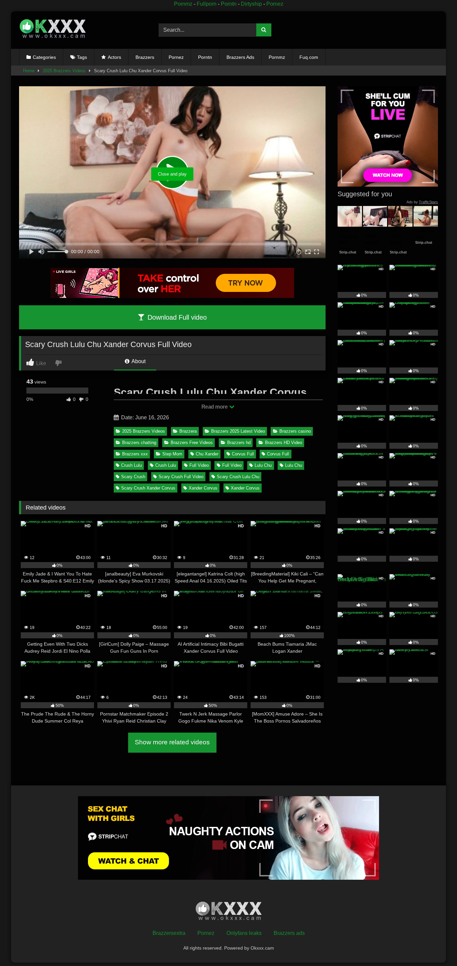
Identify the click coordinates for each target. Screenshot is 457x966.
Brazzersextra (169, 933)
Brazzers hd (239, 442)
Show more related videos (172, 742)
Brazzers (144, 57)
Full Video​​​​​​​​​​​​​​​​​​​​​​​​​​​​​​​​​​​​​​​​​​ (232, 465)
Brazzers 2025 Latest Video (238, 431)
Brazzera (188, 431)
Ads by (422, 202)
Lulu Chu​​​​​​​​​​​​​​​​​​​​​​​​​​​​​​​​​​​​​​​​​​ (263, 465)
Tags (82, 57)
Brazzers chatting (139, 442)
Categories (44, 57)
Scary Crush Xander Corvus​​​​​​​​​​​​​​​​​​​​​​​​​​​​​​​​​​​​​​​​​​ (148, 488)
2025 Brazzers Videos (64, 70)
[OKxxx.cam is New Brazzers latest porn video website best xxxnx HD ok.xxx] (52, 29)
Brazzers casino (295, 431)
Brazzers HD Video (283, 442)
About (138, 361)
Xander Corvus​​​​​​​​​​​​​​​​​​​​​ (245, 488)
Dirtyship (251, 4)
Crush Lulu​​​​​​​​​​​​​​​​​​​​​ (131, 465)
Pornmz (183, 4)
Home (28, 70)
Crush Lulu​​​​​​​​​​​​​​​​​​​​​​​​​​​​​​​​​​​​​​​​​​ (165, 465)
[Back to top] (436, 946)
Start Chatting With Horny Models (348, 242)
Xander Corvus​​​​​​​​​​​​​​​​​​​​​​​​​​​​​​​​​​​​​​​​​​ (203, 488)
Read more (215, 407)
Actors (114, 57)
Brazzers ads (289, 933)
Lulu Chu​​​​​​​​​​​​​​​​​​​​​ (293, 465)
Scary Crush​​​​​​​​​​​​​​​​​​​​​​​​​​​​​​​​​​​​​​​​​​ (133, 476)
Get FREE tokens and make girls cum (374, 245)
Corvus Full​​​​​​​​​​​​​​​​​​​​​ (243, 453)
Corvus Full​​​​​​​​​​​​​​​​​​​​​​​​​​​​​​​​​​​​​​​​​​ (278, 453)
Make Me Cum (425, 233)
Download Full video (176, 317)
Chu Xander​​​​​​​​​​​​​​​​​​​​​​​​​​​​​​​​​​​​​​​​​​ (207, 453)
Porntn (229, 4)
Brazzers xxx (135, 453)
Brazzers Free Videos (192, 442)
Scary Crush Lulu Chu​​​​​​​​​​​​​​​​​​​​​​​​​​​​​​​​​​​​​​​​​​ (238, 476)
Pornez (274, 4)
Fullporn (206, 4)
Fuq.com (308, 57)
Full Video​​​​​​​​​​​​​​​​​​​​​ (199, 465)
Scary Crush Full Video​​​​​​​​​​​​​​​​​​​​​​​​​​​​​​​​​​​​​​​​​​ (181, 476)
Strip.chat (347, 252)
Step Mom (172, 453)
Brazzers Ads (240, 57)
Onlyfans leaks (244, 933)
